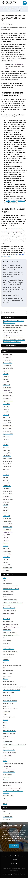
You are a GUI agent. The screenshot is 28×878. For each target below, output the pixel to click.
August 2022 (6, 436)
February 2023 (7, 420)
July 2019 (5, 537)
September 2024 (8, 368)
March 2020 (6, 516)
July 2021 (5, 472)
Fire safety (6, 660)
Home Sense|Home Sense (10, 709)
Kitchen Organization (9, 717)
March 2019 (6, 548)
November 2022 (7, 428)
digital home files (8, 621)
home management (9, 692)
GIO (4, 662)
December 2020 (7, 491)
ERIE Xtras (5, 646)
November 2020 (7, 494)
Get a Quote (14, 846)
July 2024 (5, 374)
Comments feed (7, 816)
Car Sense (6, 597)
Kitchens (5, 720)
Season (5, 761)
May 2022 (5, 445)
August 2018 (6, 557)
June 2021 (6, 475)
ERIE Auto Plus (7, 640)
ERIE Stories (6, 643)
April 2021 (5, 480)
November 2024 (7, 363)
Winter (5, 804)
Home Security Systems (10, 700)
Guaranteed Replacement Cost (12, 665)
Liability (5, 722)
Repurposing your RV (9, 750)
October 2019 (7, 529)
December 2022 (7, 425)
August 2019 (6, 535)
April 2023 (6, 415)
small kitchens (7, 766)
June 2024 (6, 376)
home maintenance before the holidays (14, 687)
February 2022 (7, 453)
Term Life (5, 780)
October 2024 (7, 365)
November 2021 (7, 461)
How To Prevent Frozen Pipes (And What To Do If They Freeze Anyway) (13, 282)
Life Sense (6, 728)
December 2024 (7, 360)
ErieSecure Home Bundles (10, 651)
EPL (4, 638)
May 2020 (5, 510)
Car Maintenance (8, 594)
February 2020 (7, 518)
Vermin (5, 798)
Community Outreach (9, 610)
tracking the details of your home (12, 782)
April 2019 (5, 546)
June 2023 (6, 409)
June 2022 (6, 442)
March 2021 (6, 483)
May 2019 (5, 543)
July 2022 (5, 439)
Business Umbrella (8, 591)
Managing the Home (9, 733)
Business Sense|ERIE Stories (11, 589)
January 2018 (6, 565)
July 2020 (5, 505)
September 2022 (8, 434)
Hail (4, 668)
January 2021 (6, 488)
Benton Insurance (9, 3)
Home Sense (6, 706)
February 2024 (7, 387)
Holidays (5, 679)
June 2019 (6, 540)
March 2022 (6, 450)
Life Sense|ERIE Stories (9, 731)
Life (4, 725)
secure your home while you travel (13, 763)
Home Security (7, 698)
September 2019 (7, 532)
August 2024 (6, 371)
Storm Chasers (7, 774)
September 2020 (8, 499)
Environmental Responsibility (11, 635)
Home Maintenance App (10, 684)
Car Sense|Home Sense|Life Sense (13, 602)
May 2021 (5, 477)
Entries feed (6, 814)
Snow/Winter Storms (9, 769)
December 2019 (7, 524)
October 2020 (7, 496)
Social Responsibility (9, 771)
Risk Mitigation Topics (9, 752)
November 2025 (7, 354)
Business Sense (7, 583)
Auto (4, 578)
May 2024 (6, 379)
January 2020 (7, 521)
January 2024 (7, 390)
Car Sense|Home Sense (10, 599)
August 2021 (6, 469)
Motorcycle (6, 736)
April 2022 (6, 447)
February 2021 (7, 486)
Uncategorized (7, 785)
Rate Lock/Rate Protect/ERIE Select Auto (14, 744)
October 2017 (7, 570)
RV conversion (7, 755)
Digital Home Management (11, 627)
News (7, 8)
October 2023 (7, 398)
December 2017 (7, 567)
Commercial (6, 605)
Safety (5, 758)
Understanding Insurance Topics (12, 788)
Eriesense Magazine (8, 654)
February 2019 (7, 551)
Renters (5, 747)
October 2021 (7, 464)
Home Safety (6, 695)
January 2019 (6, 554)
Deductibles (6, 619)
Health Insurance (8, 670)
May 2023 (5, 412)
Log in (4, 811)
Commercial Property (9, 608)
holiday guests (7, 676)
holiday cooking (7, 673)
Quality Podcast (7, 741)
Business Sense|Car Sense (10, 586)
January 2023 (7, 423)
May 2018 (5, 562)
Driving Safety (7, 629)
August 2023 (6, 404)
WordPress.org (7, 819)
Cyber (4, 616)
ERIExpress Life (7, 657)
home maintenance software (11, 690)
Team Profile (6, 777)
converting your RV (8, 613)
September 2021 (7, 466)
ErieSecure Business (8, 649)
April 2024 (6, 382)
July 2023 (5, 406)
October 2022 (7, 431)
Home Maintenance (8, 681)
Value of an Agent (8, 795)
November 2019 (7, 527)
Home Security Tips (8, 703)
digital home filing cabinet (10, 624)
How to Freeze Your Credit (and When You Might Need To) (12, 267)
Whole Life (6, 801)
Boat (4, 580)
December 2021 (7, 458)
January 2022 (7, 455)
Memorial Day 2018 (11, 295)
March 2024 (6, 384)
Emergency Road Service (10, 632)
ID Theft (5, 714)
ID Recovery (6, 711)
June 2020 (6, 507)
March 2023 (6, 417)
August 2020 (6, 502)
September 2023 (8, 401)
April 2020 (6, 513)
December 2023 (7, 393)
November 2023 (7, 395)
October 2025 (7, 357)
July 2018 (5, 559)
